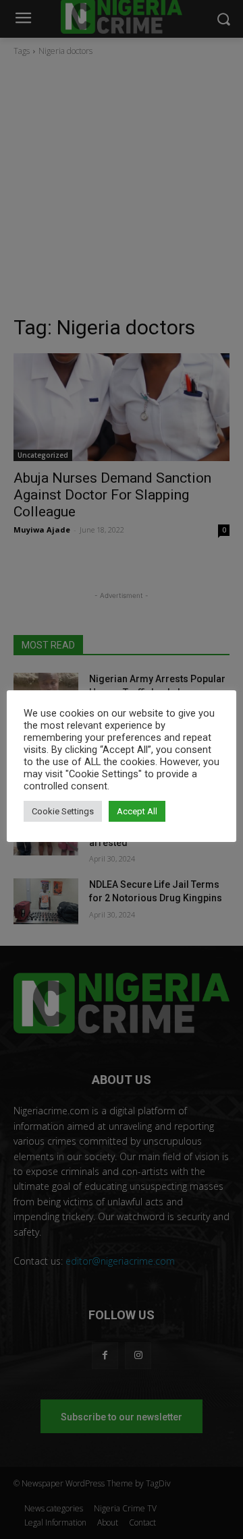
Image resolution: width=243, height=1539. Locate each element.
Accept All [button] (137, 811)
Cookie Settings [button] (63, 811)
